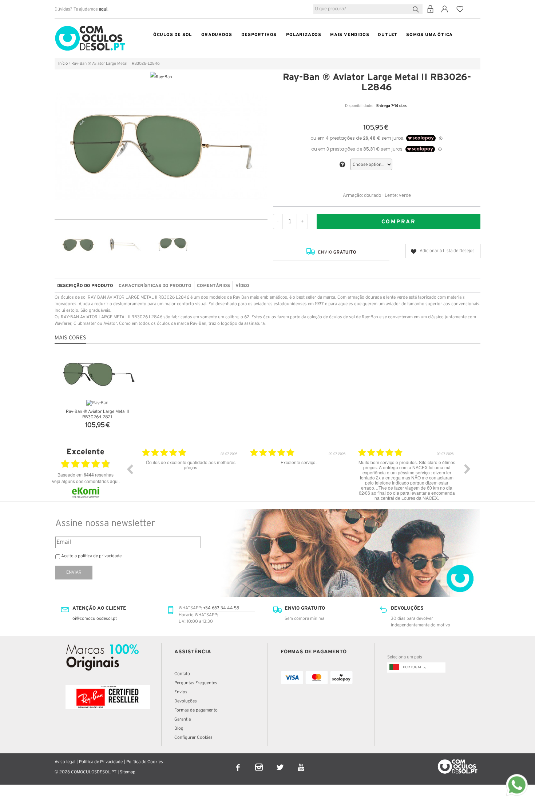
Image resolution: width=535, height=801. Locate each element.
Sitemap (127, 772)
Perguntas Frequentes (195, 683)
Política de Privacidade (101, 762)
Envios (180, 692)
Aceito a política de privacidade (91, 556)
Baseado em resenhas (86, 474)
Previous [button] (129, 469)
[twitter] (281, 763)
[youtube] (301, 763)
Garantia (182, 719)
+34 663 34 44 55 (221, 608)
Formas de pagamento (196, 710)
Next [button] (467, 469)
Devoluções (185, 701)
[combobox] (368, 9)
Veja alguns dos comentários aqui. (86, 481)
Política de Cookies (144, 762)
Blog (178, 728)
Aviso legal (65, 762)
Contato (182, 674)
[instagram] (259, 763)
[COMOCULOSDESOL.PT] (90, 27)
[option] (147, 474)
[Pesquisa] (417, 8)
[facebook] (238, 763)
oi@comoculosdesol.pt (94, 619)
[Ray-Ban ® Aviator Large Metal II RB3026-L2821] (97, 372)
